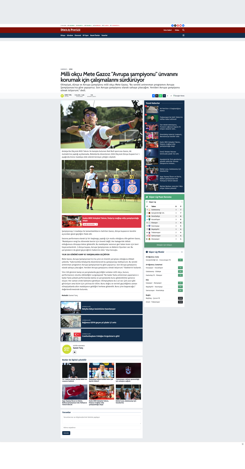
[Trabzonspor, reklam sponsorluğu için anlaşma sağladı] (128, 370)
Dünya (63, 35)
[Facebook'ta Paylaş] (153, 95)
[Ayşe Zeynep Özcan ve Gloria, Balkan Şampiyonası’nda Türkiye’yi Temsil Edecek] (74, 392)
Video (177, 30)
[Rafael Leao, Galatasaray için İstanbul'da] (128, 392)
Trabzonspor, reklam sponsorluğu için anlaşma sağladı (127, 380)
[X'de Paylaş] (156, 95)
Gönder (66, 433)
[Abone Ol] (178, 96)
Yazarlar (104, 35)
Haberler (64, 69)
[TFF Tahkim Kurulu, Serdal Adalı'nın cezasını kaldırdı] (74, 370)
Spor (70, 69)
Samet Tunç (78, 348)
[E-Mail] (74, 352)
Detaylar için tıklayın (164, 245)
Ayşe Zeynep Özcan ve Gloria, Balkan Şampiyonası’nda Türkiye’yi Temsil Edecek (74, 402)
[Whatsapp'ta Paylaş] (160, 95)
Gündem (70, 35)
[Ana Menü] (183, 35)
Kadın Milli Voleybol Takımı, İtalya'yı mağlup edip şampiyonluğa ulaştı (99, 402)
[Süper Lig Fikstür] (182, 252)
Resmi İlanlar (95, 35)
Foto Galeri (168, 30)
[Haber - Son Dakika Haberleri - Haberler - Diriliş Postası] (71, 30)
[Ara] (183, 30)
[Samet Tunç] (66, 349)
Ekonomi (78, 35)
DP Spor (86, 35)
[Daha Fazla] (164, 95)
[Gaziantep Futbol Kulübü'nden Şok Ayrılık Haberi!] (101, 370)
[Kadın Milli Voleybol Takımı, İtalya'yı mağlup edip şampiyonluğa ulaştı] (101, 392)
